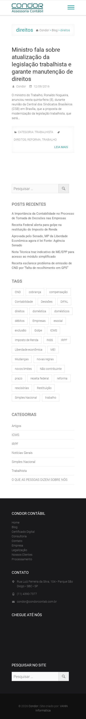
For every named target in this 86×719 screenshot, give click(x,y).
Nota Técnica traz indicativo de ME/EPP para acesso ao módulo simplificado (43, 254)
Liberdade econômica (28, 349)
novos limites (23, 368)
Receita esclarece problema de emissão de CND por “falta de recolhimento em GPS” (42, 265)
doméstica (39, 311)
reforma (34, 139)
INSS (50, 340)
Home (15, 522)
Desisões (46, 301)
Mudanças (22, 359)
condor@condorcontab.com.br (37, 601)
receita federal (39, 378)
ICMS (53, 330)
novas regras (45, 359)
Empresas (39, 320)
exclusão (20, 330)
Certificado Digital (23, 531)
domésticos (61, 311)
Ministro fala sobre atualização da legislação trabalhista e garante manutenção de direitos (42, 64)
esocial (58, 320)
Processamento (22, 559)
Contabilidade (24, 301)
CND (18, 292)
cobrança (35, 292)
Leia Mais (61, 147)
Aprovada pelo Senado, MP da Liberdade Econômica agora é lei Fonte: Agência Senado (40, 240)
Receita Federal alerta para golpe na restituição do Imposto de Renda (37, 227)
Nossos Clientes (22, 554)
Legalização (19, 550)
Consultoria (19, 536)
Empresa (17, 545)
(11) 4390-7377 (27, 594)
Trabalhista (44, 132)
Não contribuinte (51, 368)
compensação (58, 292)
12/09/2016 (41, 86)
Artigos (16, 426)
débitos (19, 320)
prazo (18, 378)
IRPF (64, 340)
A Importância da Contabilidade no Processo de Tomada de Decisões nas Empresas (43, 216)
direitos (20, 139)
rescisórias (22, 388)
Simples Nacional (26, 397)
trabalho (49, 139)
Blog (15, 527)
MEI (53, 349)
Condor (21, 86)
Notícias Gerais (22, 453)
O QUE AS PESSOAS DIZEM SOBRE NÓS (39, 480)
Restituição (44, 388)
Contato (17, 541)
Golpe (38, 330)
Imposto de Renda (26, 340)
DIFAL (64, 301)
